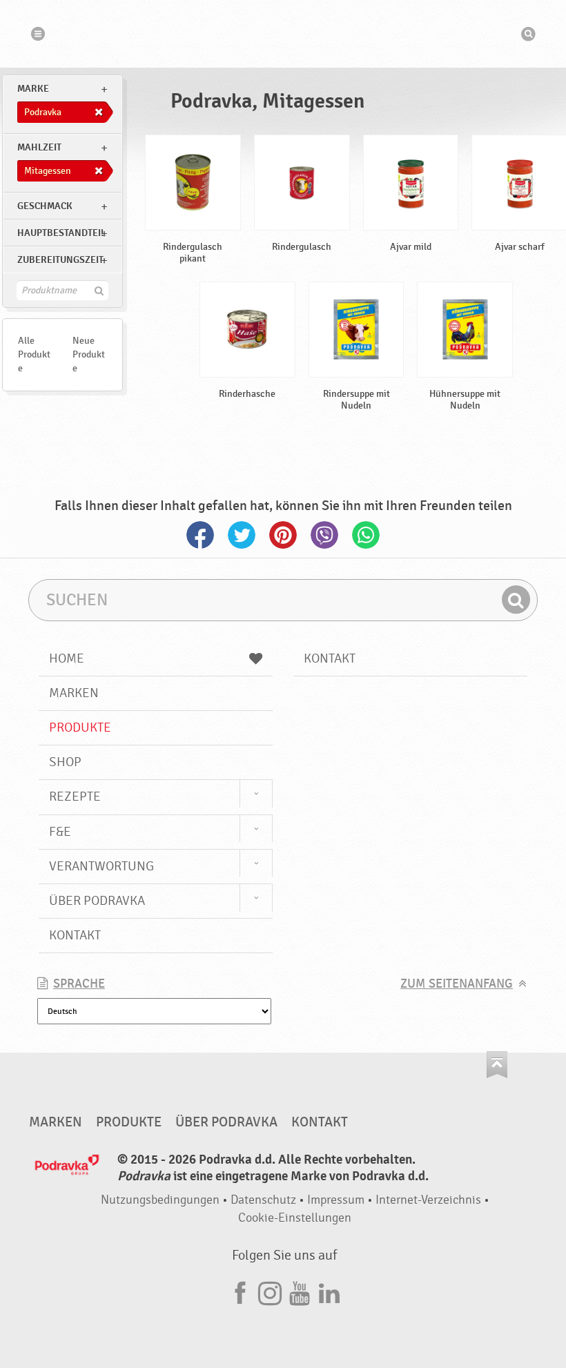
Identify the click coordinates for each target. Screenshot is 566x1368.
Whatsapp (366, 535)
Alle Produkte (34, 354)
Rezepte (75, 796)
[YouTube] (299, 1291)
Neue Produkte (88, 354)
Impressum (335, 1200)
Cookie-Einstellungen (294, 1218)
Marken (74, 693)
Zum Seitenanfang (456, 984)
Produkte (80, 727)
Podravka (283, 34)
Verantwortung (101, 866)
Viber (324, 535)
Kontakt (75, 935)
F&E (60, 831)
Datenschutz (263, 1200)
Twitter (241, 535)
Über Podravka (97, 900)
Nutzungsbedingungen (160, 1200)
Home (66, 658)
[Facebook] (240, 1291)
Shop (65, 762)
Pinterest (283, 535)
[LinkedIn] (329, 1291)
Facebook (200, 535)
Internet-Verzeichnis (428, 1200)
